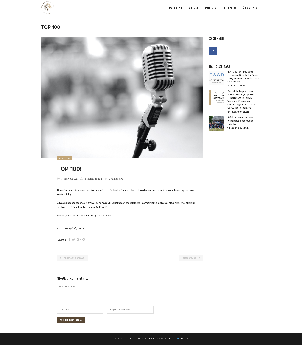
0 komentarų (116, 179)
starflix (184, 339)
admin (98, 179)
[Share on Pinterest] (83, 239)
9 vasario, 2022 (69, 179)
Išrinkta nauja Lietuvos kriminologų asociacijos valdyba (240, 120)
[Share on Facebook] (69, 239)
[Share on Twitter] (73, 239)
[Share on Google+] (79, 239)
